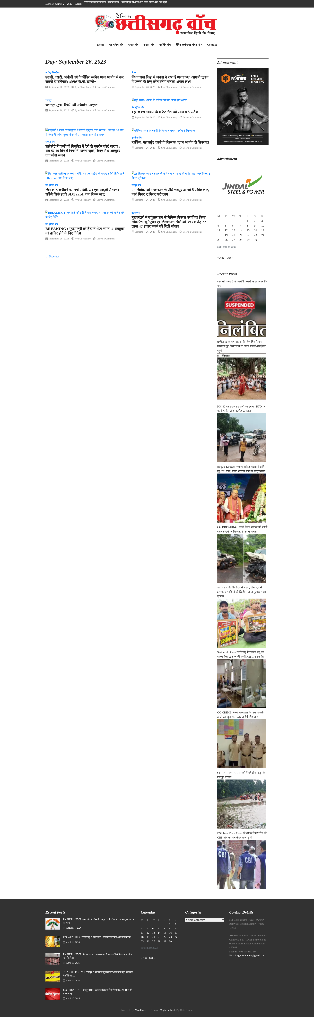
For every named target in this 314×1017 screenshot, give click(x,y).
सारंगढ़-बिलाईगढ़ (52, 72)
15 (248, 230)
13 (233, 230)
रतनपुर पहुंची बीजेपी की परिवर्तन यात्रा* (71, 105)
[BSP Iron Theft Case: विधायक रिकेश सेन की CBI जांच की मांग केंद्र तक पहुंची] (243, 864)
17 (262, 230)
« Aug (220, 257)
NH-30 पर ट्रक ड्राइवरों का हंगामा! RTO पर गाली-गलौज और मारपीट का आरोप (119, 3)
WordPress (140, 1010)
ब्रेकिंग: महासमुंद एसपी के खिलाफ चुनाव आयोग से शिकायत (170, 142)
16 (255, 230)
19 (226, 235)
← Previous (52, 256)
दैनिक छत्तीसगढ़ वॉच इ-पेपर (189, 44)
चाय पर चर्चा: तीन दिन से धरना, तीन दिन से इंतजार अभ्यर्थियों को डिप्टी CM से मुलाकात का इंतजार (241, 592)
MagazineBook (168, 1010)
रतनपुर (48, 100)
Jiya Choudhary (83, 87)
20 (233, 235)
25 (218, 239)
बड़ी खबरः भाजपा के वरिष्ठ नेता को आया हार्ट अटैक (165, 112)
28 (240, 239)
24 (262, 235)
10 (262, 225)
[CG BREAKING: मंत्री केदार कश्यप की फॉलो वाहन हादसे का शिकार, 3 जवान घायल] (243, 558)
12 (226, 230)
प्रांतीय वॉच (165, 44)
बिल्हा (134, 72)
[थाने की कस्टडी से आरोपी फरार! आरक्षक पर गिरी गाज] (243, 312)
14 (240, 230)
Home (100, 44)
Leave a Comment (106, 87)
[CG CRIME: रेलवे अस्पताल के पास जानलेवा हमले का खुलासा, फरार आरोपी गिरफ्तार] (243, 743)
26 (226, 239)
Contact (212, 44)
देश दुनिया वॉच (116, 44)
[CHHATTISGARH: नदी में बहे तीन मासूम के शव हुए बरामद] (243, 804)
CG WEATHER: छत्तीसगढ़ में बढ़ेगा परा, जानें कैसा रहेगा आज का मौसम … (98, 937)
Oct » (230, 257)
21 (240, 235)
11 (218, 230)
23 (255, 235)
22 (248, 235)
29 (248, 239)
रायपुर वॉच (133, 44)
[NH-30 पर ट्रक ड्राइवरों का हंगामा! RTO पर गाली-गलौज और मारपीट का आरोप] (243, 437)
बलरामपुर (136, 213)
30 (255, 239)
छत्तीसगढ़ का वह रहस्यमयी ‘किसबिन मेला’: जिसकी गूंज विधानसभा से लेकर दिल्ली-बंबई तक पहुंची (241, 346)
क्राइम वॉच (149, 44)
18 (218, 235)
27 (233, 239)
